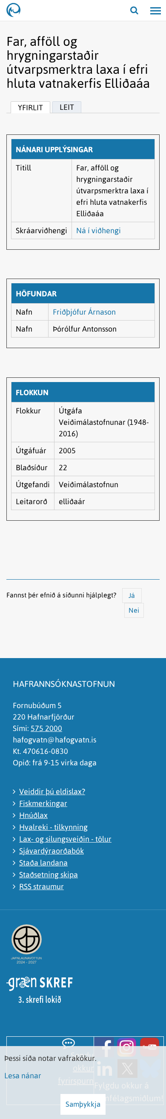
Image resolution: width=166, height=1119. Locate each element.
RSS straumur (41, 886)
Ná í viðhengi (98, 230)
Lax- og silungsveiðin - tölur (65, 838)
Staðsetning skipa (48, 874)
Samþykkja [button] (83, 1104)
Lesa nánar (22, 1075)
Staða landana (43, 862)
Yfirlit (30, 107)
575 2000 (46, 728)
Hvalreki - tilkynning (53, 827)
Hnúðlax (33, 815)
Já (132, 595)
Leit (67, 107)
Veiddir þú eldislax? (52, 791)
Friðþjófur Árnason (84, 311)
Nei (134, 610)
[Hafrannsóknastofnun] (17, 10)
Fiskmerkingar (43, 803)
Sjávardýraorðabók (51, 850)
